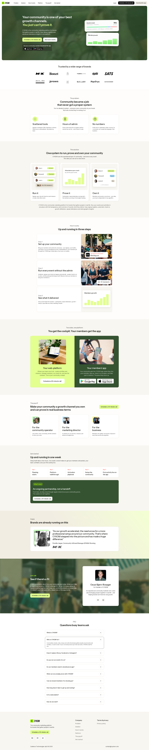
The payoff (48, 3)
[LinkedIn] (103, 600)
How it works (31, 3)
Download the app (141, 3)
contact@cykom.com (112, 746)
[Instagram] (38, 738)
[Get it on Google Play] (38, 48)
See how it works (50, 39)
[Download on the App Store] (28, 48)
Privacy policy (101, 723)
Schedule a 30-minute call (126, 3)
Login (114, 3)
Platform (40, 3)
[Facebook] (43, 738)
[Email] (98, 600)
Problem (16, 3)
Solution (23, 3)
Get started (57, 3)
